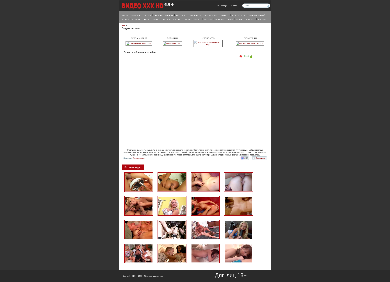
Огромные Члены (171, 19)
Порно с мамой (257, 15)
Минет (197, 19)
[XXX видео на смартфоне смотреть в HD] (147, 6)
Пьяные (262, 19)
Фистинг (180, 15)
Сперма (136, 19)
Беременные (210, 15)
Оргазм (169, 15)
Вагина (208, 19)
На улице (135, 15)
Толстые (250, 19)
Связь (234, 5)
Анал (155, 19)
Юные (147, 19)
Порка (239, 19)
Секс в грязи (239, 15)
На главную (222, 5)
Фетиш (147, 15)
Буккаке (225, 15)
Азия (230, 19)
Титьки (187, 19)
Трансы (158, 15)
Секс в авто (194, 15)
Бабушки (219, 19)
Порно (124, 15)
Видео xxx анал (139, 158)
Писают (125, 19)
